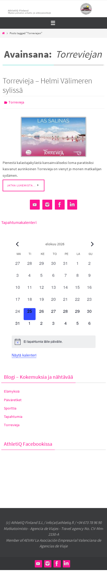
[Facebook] (60, 203)
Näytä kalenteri (24, 353)
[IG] (47, 203)
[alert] (54, 340)
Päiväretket (13, 398)
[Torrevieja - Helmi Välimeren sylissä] (53, 136)
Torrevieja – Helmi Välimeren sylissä (47, 85)
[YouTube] (35, 203)
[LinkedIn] (72, 203)
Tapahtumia (13, 415)
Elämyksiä (11, 390)
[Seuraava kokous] (92, 243)
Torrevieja (16, 102)
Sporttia (10, 407)
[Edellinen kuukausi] (17, 243)
